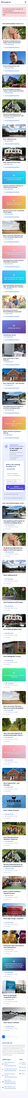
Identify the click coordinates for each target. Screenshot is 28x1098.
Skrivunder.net (6, 2)
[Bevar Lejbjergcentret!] (14, 135)
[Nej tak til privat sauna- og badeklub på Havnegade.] (14, 207)
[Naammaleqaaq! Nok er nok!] (14, 62)
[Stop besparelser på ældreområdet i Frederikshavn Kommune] (14, 257)
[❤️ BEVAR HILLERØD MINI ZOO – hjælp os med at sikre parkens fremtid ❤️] (14, 37)
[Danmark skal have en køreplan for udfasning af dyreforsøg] (14, 182)
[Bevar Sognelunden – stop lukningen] (14, 379)
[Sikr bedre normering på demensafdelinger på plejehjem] (14, 306)
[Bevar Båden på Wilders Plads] (14, 158)
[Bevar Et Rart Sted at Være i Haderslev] (14, 355)
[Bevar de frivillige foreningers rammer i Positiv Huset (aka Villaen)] (14, 85)
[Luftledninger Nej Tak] (14, 331)
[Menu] (25, 2)
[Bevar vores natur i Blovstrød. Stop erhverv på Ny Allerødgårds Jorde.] (14, 232)
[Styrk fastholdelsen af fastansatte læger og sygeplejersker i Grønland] (14, 281)
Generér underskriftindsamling (16, 487)
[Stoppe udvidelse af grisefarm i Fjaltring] (14, 428)
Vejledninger (6, 1059)
